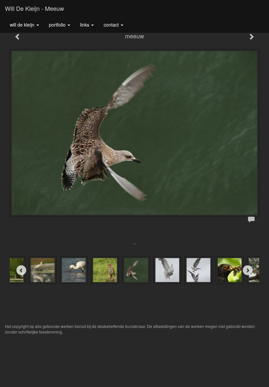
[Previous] (21, 270)
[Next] (248, 270)
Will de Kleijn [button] (23, 24)
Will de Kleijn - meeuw (34, 8)
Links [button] (85, 24)
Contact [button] (112, 24)
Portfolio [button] (58, 24)
